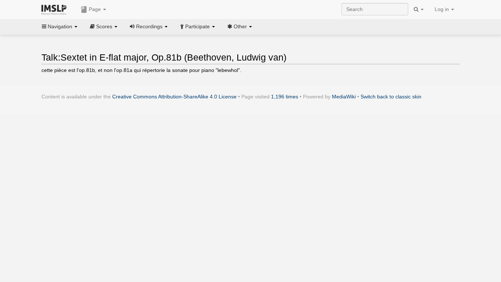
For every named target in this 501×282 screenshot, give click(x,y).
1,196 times (284, 97)
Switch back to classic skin (391, 97)
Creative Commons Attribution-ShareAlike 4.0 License (174, 97)
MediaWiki (344, 97)
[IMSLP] (55, 9)
